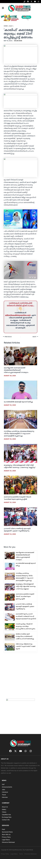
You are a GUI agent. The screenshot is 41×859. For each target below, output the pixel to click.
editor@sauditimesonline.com (18, 315)
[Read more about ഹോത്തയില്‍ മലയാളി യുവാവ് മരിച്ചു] (20, 390)
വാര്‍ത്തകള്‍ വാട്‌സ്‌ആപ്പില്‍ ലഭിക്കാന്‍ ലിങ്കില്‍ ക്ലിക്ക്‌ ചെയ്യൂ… (20, 304)
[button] (2, 8)
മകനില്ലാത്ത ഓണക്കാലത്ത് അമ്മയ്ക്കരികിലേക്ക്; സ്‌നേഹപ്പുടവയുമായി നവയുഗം (16, 370)
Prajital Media (29, 850)
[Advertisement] (20, 675)
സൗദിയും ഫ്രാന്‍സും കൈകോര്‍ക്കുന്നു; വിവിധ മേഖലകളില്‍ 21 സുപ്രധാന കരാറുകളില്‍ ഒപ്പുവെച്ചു (19, 433)
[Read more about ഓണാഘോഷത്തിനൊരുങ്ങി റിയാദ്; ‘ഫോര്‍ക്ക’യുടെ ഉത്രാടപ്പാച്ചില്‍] (20, 485)
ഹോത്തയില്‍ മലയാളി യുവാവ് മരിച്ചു (18, 402)
